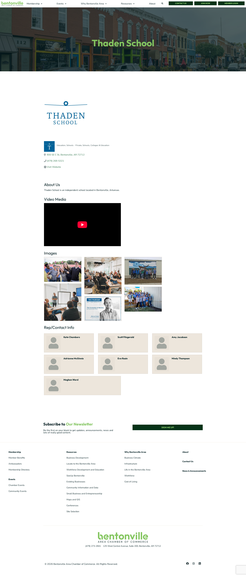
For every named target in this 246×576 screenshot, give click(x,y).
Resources (71, 452)
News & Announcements (194, 471)
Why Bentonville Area (135, 452)
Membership (15, 452)
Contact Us (187, 461)
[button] (34, 4)
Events (12, 479)
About (185, 452)
